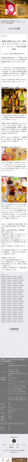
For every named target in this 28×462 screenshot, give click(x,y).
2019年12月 (14, 311)
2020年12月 (3, 307)
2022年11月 (9, 296)
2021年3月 (9, 305)
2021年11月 (9, 301)
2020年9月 (21, 307)
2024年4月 (3, 289)
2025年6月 (14, 282)
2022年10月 (16, 296)
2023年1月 (20, 294)
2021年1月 (20, 305)
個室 (18, 444)
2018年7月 (20, 318)
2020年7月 (9, 309)
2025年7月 (9, 282)
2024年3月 (9, 289)
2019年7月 (20, 312)
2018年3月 (20, 320)
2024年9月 (21, 285)
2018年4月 (14, 320)
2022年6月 (14, 298)
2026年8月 (3, 276)
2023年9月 (21, 291)
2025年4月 (3, 283)
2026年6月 (14, 276)
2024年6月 (14, 287)
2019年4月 (14, 314)
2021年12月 (3, 301)
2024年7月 (9, 287)
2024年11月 (9, 285)
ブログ (17, 447)
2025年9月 (21, 280)
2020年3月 (20, 309)
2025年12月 (3, 280)
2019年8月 (15, 312)
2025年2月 (14, 283)
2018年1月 (9, 321)
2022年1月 (20, 300)
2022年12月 (3, 296)
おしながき (11, 444)
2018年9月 (9, 318)
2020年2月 (3, 311)
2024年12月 (3, 285)
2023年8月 (3, 292)
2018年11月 (20, 316)
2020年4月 (14, 309)
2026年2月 (14, 278)
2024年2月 (14, 289)
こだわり (4, 444)
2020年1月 (9, 311)
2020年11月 (9, 307)
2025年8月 (3, 282)
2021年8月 (3, 303)
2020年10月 (16, 307)
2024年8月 (3, 287)
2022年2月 (14, 300)
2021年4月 (3, 305)
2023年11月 (9, 291)
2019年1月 (9, 316)
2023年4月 (3, 294)
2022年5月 (20, 298)
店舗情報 (11, 447)
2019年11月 (20, 311)
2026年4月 (3, 278)
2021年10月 (16, 301)
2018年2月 (3, 321)
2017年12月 (14, 321)
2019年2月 (3, 316)
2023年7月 (9, 292)
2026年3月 (9, 278)
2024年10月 (16, 285)
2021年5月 (20, 303)
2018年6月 (3, 320)
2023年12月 (3, 291)
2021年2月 (14, 305)
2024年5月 (20, 287)
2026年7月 (9, 276)
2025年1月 (20, 283)
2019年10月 (3, 312)
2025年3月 (9, 283)
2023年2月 (14, 294)
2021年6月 (14, 303)
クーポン (24, 444)
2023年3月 (9, 294)
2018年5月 (9, 320)
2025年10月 (16, 280)
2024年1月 (20, 289)
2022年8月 (3, 298)
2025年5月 (20, 282)
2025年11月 (9, 280)
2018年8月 (15, 318)
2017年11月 (20, 321)
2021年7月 (9, 303)
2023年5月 (20, 292)
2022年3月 (9, 300)
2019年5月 (9, 314)
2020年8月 (3, 309)
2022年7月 (9, 298)
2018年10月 (3, 318)
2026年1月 (20, 278)
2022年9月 (21, 296)
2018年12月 (14, 316)
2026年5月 (20, 276)
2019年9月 (9, 312)
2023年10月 (16, 291)
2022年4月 (3, 300)
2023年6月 (14, 292)
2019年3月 (20, 314)
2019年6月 (3, 314)
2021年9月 (21, 301)
